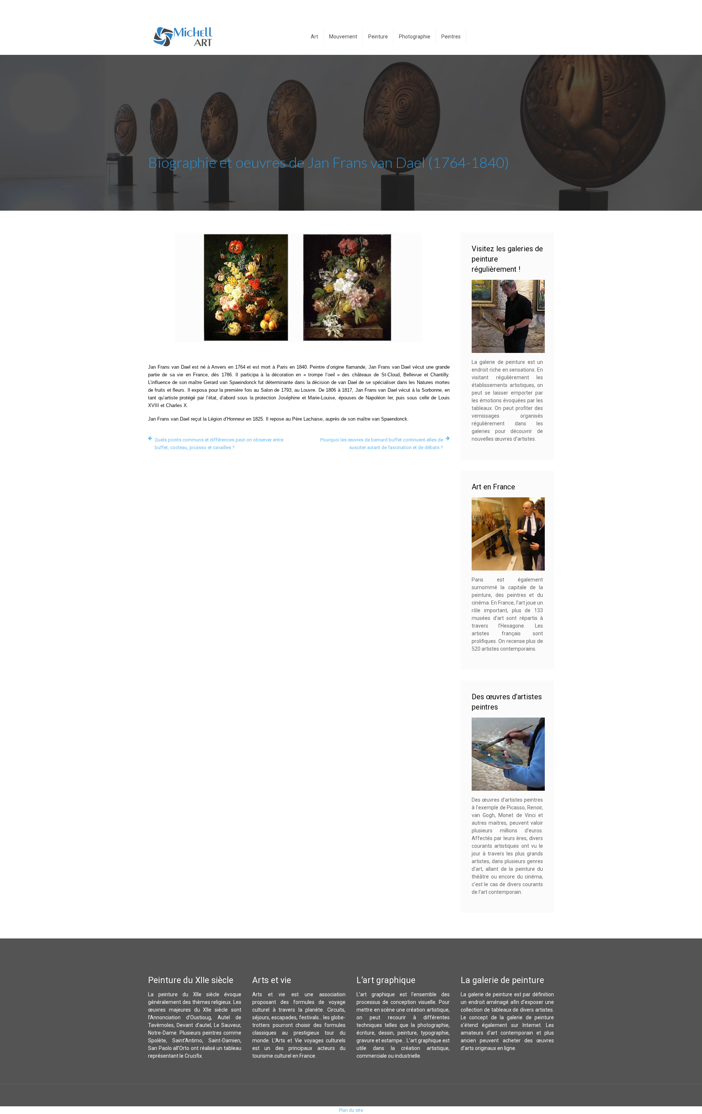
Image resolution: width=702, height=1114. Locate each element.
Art (314, 36)
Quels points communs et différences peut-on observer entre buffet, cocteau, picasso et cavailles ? (219, 443)
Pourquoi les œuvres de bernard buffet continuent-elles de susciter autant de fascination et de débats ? (381, 443)
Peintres (451, 36)
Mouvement (343, 36)
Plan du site (351, 1110)
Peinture (378, 36)
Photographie (414, 36)
